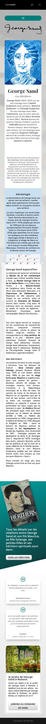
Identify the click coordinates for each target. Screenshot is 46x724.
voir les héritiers (19, 557)
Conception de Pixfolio (23, 721)
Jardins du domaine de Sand (23, 706)
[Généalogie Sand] (23, 264)
